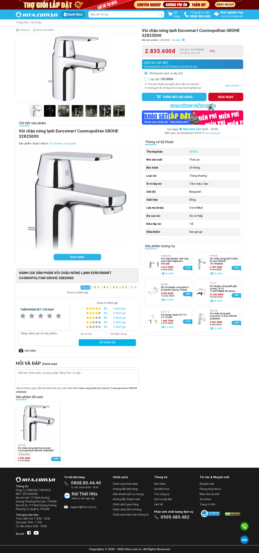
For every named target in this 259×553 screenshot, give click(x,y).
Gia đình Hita (161, 488)
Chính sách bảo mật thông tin (131, 514)
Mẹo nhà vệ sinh (210, 494)
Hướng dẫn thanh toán (126, 499)
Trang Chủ (22, 22)
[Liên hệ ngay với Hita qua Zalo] (244, 539)
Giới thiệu (160, 483)
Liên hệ (158, 504)
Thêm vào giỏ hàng (177, 97)
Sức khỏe (205, 499)
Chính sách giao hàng (126, 504)
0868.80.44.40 (86, 483)
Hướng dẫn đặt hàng (125, 488)
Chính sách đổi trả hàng (127, 509)
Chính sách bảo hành (125, 483)
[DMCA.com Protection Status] (232, 513)
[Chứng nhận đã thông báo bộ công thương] (211, 513)
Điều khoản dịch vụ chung (128, 494)
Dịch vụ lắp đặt (163, 499)
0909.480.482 (175, 517)
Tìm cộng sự (162, 494)
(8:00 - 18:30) (200, 129)
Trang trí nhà (207, 504)
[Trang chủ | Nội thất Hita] (37, 15)
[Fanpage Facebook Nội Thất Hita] (28, 533)
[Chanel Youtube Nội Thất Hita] (35, 533)
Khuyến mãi (207, 483)
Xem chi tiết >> (233, 85)
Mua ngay (226, 97)
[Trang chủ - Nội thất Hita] (36, 479)
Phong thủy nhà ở (210, 488)
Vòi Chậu (36, 22)
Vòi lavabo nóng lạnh (62, 143)
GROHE (193, 151)
